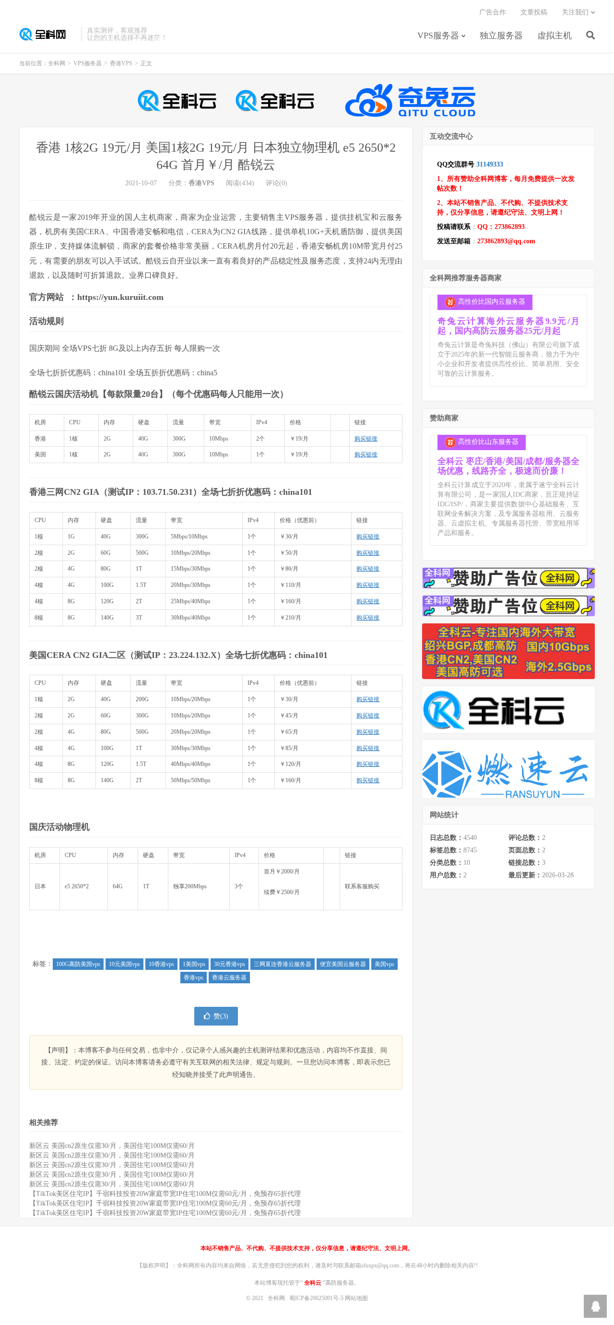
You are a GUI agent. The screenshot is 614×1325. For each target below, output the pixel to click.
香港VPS (121, 63)
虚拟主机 (554, 35)
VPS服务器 (438, 35)
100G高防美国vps (78, 964)
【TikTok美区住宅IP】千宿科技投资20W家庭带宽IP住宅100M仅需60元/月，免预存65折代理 (165, 1193)
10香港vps (161, 964)
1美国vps (194, 964)
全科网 (47, 34)
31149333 (489, 164)
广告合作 (492, 12)
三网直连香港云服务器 (282, 964)
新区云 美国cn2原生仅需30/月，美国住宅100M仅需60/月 (112, 1145)
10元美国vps (124, 964)
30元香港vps (229, 964)
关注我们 (575, 12)
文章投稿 (533, 12)
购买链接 (366, 438)
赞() (220, 1016)
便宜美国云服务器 (343, 964)
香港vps (193, 977)
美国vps (384, 964)
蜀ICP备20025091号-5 (317, 1298)
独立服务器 (501, 35)
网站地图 (356, 1298)
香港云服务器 (229, 977)
